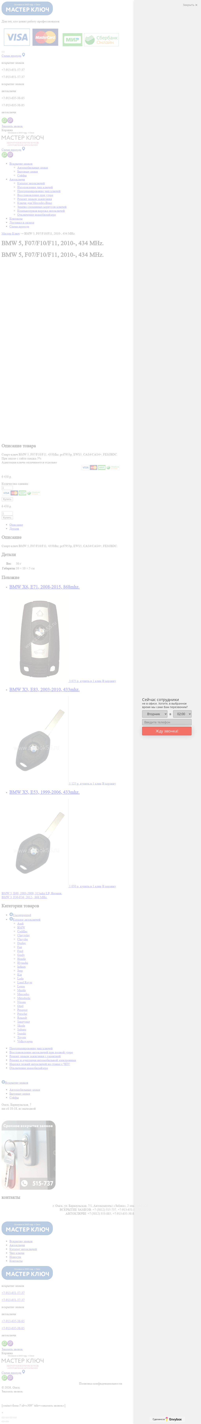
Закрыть (189, 5)
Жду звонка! (167, 731)
